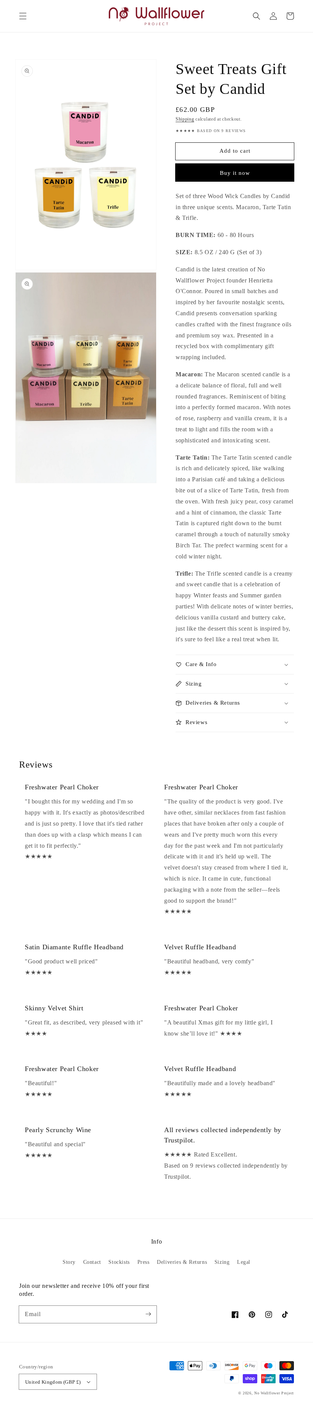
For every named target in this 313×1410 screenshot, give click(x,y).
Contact (92, 1262)
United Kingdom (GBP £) (53, 1382)
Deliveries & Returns (182, 1262)
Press (143, 1262)
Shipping (185, 119)
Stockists (118, 1262)
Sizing (222, 1262)
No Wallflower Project (274, 1393)
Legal (243, 1262)
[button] (23, 16)
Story (69, 1262)
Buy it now (235, 173)
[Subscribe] (148, 1314)
